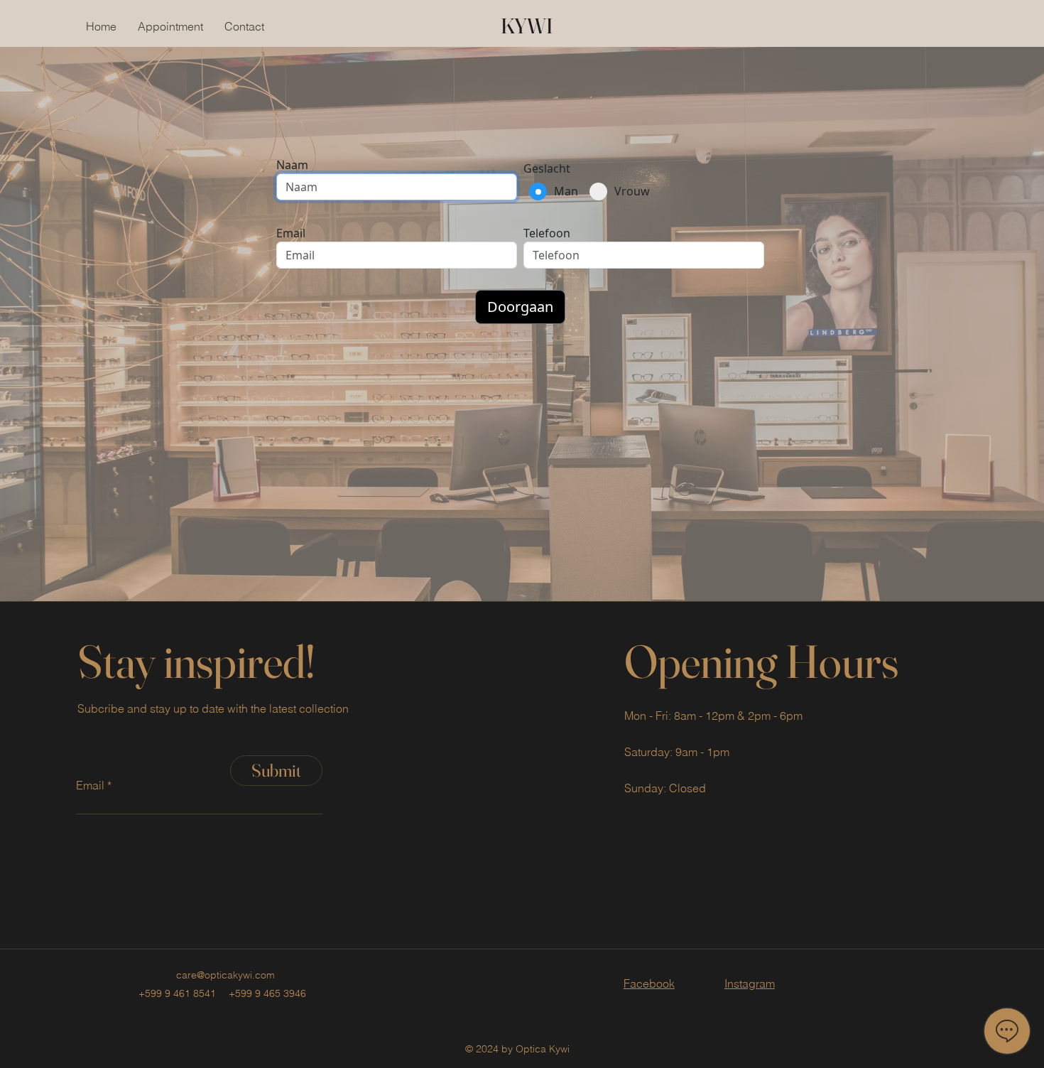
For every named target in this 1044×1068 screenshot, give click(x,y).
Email (90, 785)
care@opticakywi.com (225, 975)
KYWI (527, 26)
